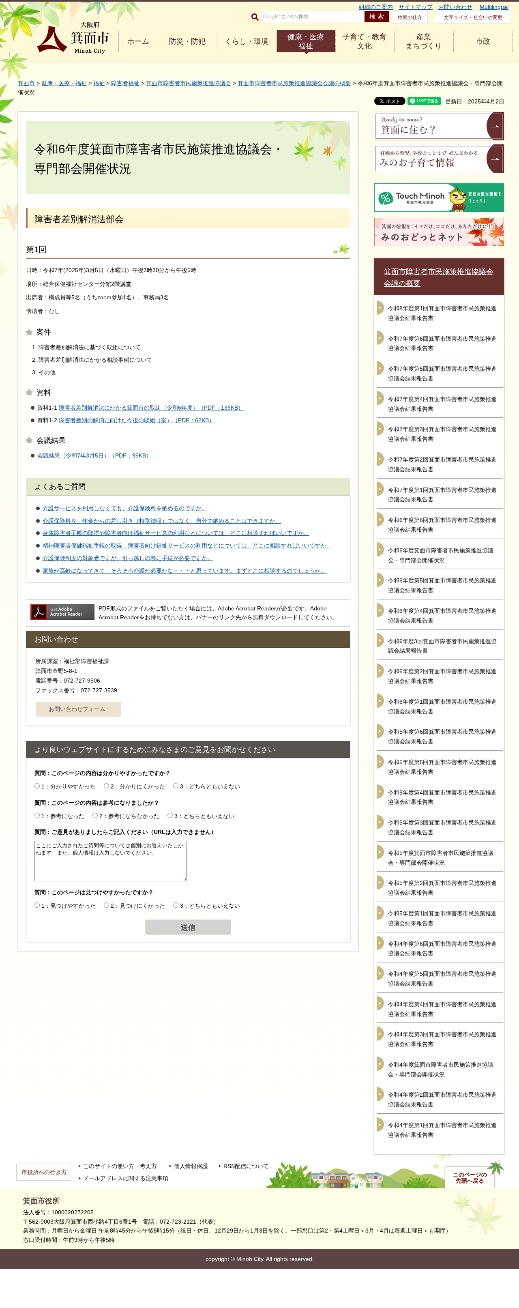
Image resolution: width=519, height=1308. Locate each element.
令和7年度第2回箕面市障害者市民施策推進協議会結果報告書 (442, 464)
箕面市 (26, 83)
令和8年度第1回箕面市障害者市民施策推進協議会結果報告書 (442, 313)
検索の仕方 (410, 17)
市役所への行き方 (44, 1172)
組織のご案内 (376, 7)
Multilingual (494, 7)
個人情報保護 (191, 1166)
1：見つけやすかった (68, 905)
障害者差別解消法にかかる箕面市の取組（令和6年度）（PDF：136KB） (151, 407)
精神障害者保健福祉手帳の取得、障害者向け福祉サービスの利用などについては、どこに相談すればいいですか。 (187, 545)
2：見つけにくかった (138, 905)
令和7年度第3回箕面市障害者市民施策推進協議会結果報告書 (442, 434)
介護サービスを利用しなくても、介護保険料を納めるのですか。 (125, 508)
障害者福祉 (125, 83)
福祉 (99, 83)
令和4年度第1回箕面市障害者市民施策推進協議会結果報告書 (442, 1130)
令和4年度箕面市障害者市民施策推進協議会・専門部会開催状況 (440, 1069)
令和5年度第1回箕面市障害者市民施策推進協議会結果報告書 (442, 918)
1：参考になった (62, 816)
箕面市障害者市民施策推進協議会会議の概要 (294, 83)
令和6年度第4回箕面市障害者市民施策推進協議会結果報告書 (442, 616)
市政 (483, 41)
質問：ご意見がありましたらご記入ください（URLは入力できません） (125, 832)
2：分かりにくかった (138, 786)
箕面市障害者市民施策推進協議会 (188, 83)
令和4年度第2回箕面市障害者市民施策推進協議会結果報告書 (442, 1099)
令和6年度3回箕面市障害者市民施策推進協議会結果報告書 (442, 646)
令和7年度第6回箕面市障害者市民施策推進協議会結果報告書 (442, 343)
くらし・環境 (246, 41)
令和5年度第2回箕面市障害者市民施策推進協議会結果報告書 (442, 888)
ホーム (138, 41)
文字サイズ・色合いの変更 (473, 17)
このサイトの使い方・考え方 (120, 1166)
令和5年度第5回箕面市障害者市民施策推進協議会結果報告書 (442, 767)
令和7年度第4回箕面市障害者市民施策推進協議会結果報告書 (442, 404)
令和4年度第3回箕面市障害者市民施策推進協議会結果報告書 (442, 1039)
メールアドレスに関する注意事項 (125, 1178)
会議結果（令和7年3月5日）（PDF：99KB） (94, 455)
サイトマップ (416, 7)
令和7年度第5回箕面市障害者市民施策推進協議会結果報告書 (442, 373)
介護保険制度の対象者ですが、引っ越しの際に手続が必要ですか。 (128, 558)
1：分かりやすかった (68, 786)
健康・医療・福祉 (64, 83)
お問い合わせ (455, 7)
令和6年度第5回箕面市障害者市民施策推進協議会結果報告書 (442, 585)
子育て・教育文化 (364, 41)
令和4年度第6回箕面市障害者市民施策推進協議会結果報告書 (442, 949)
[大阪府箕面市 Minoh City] (73, 38)
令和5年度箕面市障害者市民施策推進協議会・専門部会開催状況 (440, 858)
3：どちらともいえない (210, 786)
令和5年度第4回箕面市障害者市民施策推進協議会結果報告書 (442, 797)
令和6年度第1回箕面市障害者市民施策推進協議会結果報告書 (442, 706)
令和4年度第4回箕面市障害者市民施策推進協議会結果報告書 (442, 1009)
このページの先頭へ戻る (470, 1178)
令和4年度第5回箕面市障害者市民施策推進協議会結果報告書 (442, 979)
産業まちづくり (423, 41)
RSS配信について (246, 1166)
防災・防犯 (187, 41)
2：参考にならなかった (129, 816)
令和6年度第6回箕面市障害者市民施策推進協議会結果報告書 (442, 525)
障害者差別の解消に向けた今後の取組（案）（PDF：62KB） (136, 420)
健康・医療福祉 (305, 41)
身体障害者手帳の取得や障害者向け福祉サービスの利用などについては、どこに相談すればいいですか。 (176, 533)
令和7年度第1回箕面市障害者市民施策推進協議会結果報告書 (442, 495)
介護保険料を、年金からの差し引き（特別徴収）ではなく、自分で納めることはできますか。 (162, 521)
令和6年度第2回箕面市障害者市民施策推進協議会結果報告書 (442, 676)
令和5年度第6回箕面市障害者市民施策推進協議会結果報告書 (442, 736)
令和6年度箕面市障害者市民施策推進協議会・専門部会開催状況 (440, 555)
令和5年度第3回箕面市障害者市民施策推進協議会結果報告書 (442, 827)
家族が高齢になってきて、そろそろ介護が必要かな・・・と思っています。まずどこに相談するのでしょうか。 (184, 570)
